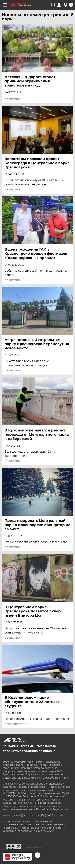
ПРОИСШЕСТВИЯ (16, 724)
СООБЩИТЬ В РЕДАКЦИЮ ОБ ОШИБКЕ (29, 751)
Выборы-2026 (46, 746)
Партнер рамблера (33, 847)
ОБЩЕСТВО (12, 99)
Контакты (10, 746)
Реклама (27, 746)
